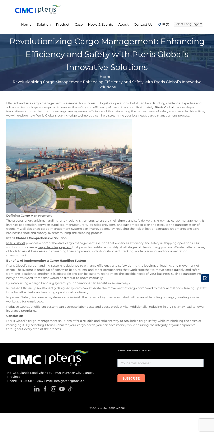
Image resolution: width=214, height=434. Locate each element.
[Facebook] (45, 388)
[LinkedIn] (36, 388)
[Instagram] (53, 388)
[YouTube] (62, 388)
